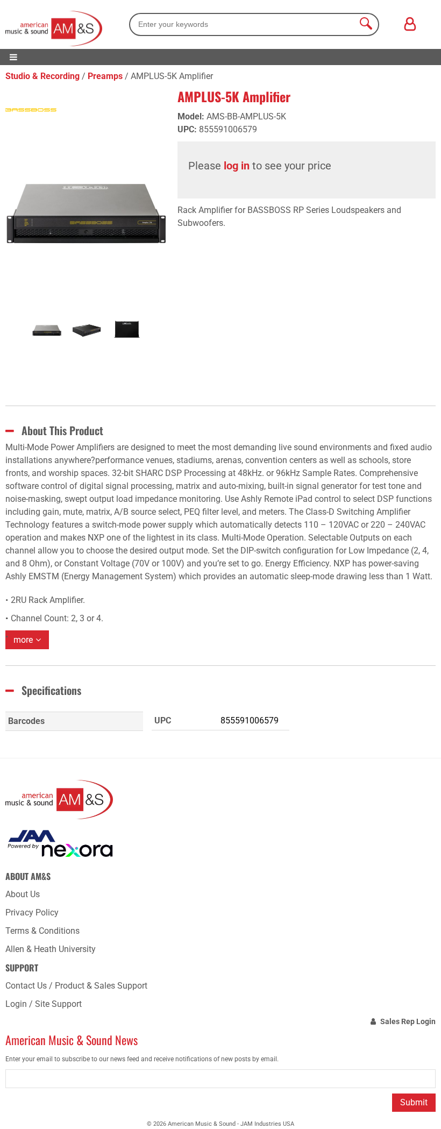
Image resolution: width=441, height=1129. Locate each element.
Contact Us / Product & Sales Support (76, 986)
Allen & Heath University (50, 949)
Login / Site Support (43, 1004)
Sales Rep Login (408, 1021)
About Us (22, 894)
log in (237, 165)
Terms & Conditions (42, 931)
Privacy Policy (32, 912)
